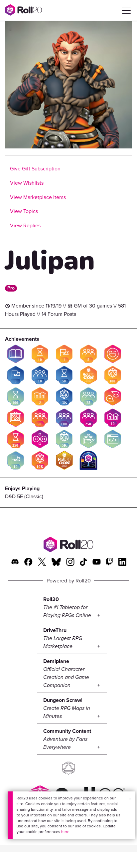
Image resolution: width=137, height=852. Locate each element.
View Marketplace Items (38, 197)
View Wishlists (27, 183)
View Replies (25, 225)
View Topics (24, 211)
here (65, 832)
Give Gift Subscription (35, 168)
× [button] (130, 798)
